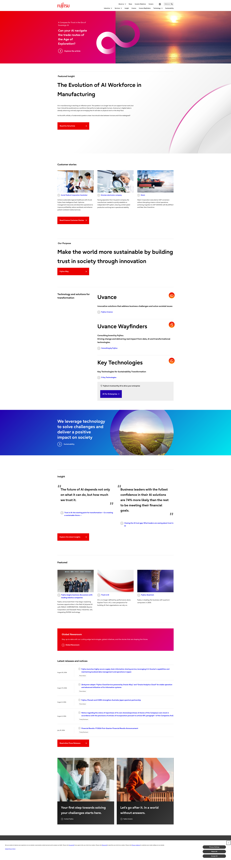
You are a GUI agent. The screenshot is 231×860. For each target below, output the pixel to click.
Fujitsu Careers (128, 819)
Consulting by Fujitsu (109, 348)
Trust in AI (105, 595)
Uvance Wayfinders (145, 8)
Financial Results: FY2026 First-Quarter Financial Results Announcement (109, 728)
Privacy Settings (214, 847)
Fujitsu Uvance (107, 312)
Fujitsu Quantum (147, 595)
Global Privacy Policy (10, 849)
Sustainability (169, 8)
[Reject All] (104, 845)
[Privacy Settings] (136, 845)
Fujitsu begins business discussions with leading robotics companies (76, 596)
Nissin (143, 195)
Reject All (214, 851)
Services (117, 8)
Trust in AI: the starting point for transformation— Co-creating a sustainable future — (88, 514)
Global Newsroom (72, 645)
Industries (107, 8)
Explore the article (72, 51)
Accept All (214, 856)
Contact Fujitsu (68, 819)
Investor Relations (140, 4)
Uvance (134, 8)
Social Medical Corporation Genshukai (74, 195)
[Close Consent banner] (228, 843)
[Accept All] (71, 845)
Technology (157, 8)
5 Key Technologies (108, 377)
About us (121, 4)
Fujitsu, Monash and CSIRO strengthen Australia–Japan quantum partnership (111, 700)
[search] (172, 4)
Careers (151, 4)
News (130, 4)
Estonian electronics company (111, 195)
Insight (127, 8)
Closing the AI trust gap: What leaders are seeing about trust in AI (148, 524)
